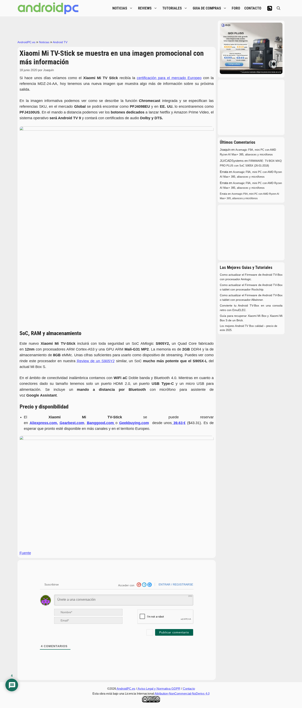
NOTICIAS (119, 8)
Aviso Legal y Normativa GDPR (159, 688)
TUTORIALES (172, 8)
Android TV (60, 42)
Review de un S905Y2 (96, 361)
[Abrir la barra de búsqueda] (279, 8)
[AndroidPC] (48, 8)
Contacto (189, 688)
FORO (236, 8)
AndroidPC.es (26, 42)
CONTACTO (252, 8)
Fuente (25, 553)
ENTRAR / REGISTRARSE (175, 584)
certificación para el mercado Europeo (169, 78)
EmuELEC (239, 310)
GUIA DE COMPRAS (207, 8)
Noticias (44, 42)
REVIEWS (145, 8)
